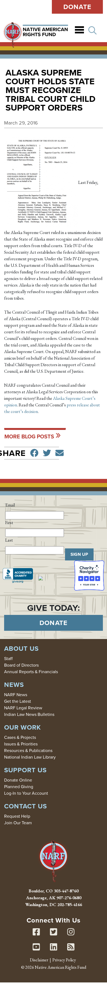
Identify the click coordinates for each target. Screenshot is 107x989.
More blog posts (29, 436)
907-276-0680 (69, 898)
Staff (8, 658)
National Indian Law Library (30, 757)
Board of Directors (21, 665)
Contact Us (25, 806)
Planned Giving (18, 786)
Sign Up (79, 554)
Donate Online (18, 780)
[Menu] (79, 30)
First (9, 522)
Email (10, 505)
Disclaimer (39, 960)
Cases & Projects (20, 737)
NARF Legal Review (23, 708)
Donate (77, 7)
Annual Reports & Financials (31, 672)
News (14, 685)
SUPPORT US (25, 770)
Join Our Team (18, 823)
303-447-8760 (66, 891)
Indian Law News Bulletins (29, 714)
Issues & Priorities (21, 744)
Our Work (22, 727)
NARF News (15, 695)
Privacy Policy (64, 960)
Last (9, 540)
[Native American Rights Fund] (35, 30)
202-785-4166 (69, 904)
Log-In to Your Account (26, 793)
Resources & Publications (28, 750)
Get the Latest (17, 701)
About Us (21, 648)
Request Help (17, 816)
